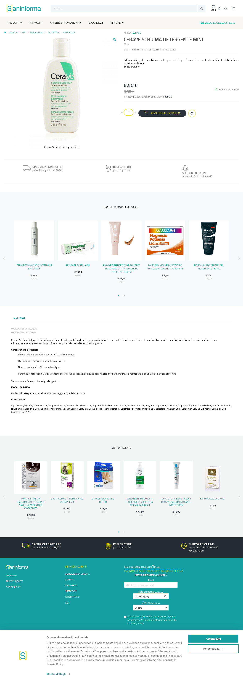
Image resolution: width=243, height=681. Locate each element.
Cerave (137, 32)
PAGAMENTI (71, 585)
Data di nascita (146, 591)
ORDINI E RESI (72, 597)
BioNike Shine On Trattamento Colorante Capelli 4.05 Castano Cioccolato (31, 503)
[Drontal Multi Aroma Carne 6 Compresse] (67, 477)
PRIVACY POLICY (14, 581)
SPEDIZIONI (71, 591)
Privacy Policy (137, 623)
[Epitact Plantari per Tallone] (103, 477)
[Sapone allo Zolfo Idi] (212, 477)
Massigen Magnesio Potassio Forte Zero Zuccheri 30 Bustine (165, 267)
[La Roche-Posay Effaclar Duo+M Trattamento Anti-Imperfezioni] (176, 477)
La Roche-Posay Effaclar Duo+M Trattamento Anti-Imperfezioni (176, 502)
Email (151, 580)
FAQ (67, 603)
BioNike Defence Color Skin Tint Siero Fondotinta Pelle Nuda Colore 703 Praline (121, 269)
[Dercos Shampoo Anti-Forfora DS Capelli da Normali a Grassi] (139, 477)
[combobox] (128, 8)
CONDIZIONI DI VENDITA (77, 573)
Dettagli (19, 318)
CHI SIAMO (11, 575)
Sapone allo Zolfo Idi (212, 498)
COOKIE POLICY (13, 587)
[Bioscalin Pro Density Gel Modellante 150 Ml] (209, 241)
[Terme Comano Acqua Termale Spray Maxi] (34, 241)
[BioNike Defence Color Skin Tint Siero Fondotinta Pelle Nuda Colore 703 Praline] (121, 241)
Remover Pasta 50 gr (78, 265)
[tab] (19, 318)
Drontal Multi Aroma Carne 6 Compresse (67, 500)
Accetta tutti (213, 638)
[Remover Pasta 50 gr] (78, 241)
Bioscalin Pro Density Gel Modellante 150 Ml (209, 267)
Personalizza (211, 648)
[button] (114, 42)
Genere (146, 603)
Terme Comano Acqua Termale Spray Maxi (34, 267)
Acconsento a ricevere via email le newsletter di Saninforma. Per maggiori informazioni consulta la (152, 620)
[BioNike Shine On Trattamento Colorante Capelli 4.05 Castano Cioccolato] (30, 477)
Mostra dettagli (56, 673)
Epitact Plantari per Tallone (103, 500)
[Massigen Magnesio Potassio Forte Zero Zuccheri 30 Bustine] (165, 241)
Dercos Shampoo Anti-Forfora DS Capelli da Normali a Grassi (139, 502)
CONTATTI (70, 579)
